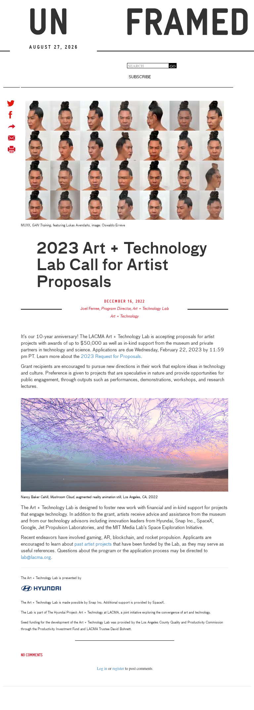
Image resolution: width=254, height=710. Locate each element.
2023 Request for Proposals (111, 356)
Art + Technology (124, 317)
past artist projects (93, 544)
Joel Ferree (89, 309)
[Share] (12, 126)
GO (173, 65)
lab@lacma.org (36, 557)
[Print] (12, 149)
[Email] (12, 138)
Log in (102, 668)
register (118, 668)
